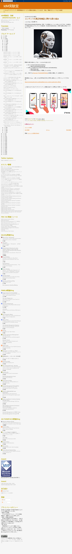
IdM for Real (5, 319)
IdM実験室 (11, 6)
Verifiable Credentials (41, 120)
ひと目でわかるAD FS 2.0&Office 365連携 (10, 174)
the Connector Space (8, 314)
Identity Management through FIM (11, 413)
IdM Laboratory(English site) (7, 22)
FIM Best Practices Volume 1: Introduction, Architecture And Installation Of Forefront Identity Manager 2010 (10, 189)
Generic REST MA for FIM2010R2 (8, 226)
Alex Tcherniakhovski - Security (10, 365)
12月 (5, 40)
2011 (4, 150)
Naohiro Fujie (30, 118)
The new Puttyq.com (7, 298)
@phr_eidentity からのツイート (8, 160)
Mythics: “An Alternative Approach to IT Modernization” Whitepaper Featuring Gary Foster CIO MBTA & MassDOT (11, 271)
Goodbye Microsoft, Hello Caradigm (10, 447)
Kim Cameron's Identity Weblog (10, 285)
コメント (5, 502)
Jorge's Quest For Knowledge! (10, 292)
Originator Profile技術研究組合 (40, 73)
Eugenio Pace (6, 441)
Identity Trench (6, 340)
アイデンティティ (49, 120)
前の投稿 (68, 130)
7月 (5, 47)
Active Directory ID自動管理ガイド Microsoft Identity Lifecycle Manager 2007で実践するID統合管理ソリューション (11, 193)
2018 (4, 140)
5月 (5, 50)
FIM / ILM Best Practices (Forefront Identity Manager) (11, 406)
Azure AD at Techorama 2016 (9, 438)
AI (28, 120)
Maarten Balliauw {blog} (8, 421)
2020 (4, 137)
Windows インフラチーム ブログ (10, 350)
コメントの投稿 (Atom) (33, 133)
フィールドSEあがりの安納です (10, 432)
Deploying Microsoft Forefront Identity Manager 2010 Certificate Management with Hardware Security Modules (11, 212)
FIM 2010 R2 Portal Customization (10, 373)
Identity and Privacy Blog (9, 281)
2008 (4, 154)
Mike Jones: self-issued (8, 237)
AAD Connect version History (7, 219)
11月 (5, 41)
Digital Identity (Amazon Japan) (8, 207)
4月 (5, 127)
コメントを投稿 (28, 127)
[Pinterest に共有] (44, 119)
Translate (12, 29)
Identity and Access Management (11, 334)
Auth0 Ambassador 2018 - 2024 (8, 484)
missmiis (5, 309)
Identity (34, 120)
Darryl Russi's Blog (7, 380)
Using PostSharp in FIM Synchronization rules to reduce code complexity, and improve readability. (12, 368)
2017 (4, 141)
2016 (4, 143)
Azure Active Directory (7, 377)
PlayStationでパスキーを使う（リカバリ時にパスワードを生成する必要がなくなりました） (12, 74)
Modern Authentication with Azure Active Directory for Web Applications (10, 170)
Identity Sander (6, 275)
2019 (4, 139)
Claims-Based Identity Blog (9, 450)
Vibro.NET (5, 437)
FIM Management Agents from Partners (10, 227)
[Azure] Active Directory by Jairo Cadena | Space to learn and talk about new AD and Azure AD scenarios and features (12, 250)
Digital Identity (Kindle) (6, 208)
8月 (5, 46)
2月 (5, 130)
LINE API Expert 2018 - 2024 (7, 483)
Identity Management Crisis (9, 376)
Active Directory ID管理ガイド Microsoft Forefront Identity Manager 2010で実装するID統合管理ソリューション (11, 186)
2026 (4, 36)
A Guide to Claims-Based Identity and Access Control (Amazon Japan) (11, 196)
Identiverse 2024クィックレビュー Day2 (11, 53)
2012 (4, 148)
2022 (4, 135)
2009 (4, 153)
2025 (4, 37)
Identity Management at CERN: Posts (11, 412)
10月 (5, 43)
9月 (5, 44)
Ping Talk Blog (6, 256)
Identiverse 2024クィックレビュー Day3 (11, 52)
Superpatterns (6, 263)
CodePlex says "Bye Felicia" (9, 331)
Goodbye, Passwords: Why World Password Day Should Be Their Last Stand (11, 259)
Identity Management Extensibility (11, 385)
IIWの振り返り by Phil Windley (9, 85)
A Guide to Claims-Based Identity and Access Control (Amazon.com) (11, 199)
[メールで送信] (38, 119)
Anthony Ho (5, 372)
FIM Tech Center (5, 228)
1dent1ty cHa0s (6, 361)
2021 (4, 136)
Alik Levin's (5, 445)
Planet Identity (6, 269)
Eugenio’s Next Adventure (8, 442)
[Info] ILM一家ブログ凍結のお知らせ (11, 358)
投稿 (4, 499)
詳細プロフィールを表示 (7, 493)
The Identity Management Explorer (11, 325)
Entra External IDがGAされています (10, 120)
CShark (4, 330)
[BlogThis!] (40, 119)
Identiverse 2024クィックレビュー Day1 (11, 55)
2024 (4, 38)
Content (31, 120)
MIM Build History (5, 220)
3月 (5, 129)
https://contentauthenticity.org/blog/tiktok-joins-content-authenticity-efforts (43, 82)
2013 (4, 147)
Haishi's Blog (6, 426)
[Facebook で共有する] (42, 119)
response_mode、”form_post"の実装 (10, 78)
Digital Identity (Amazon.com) (7, 209)
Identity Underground (8, 303)
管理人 (9, 526)
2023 (4, 133)
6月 (5, 49)
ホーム (48, 130)
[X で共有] (41, 119)
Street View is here (7, 282)
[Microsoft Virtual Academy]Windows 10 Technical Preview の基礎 (10, 225)
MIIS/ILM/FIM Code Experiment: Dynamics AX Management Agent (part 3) (11, 395)
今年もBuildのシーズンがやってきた (10, 88)
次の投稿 (27, 130)
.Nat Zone (5, 242)
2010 (4, 151)
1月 (5, 132)
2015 (4, 144)
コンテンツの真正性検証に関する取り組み (12, 77)
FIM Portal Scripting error (8, 362)
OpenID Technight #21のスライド (10, 87)
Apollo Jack (5, 345)
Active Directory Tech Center (7, 231)
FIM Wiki (3, 230)
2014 (4, 146)
